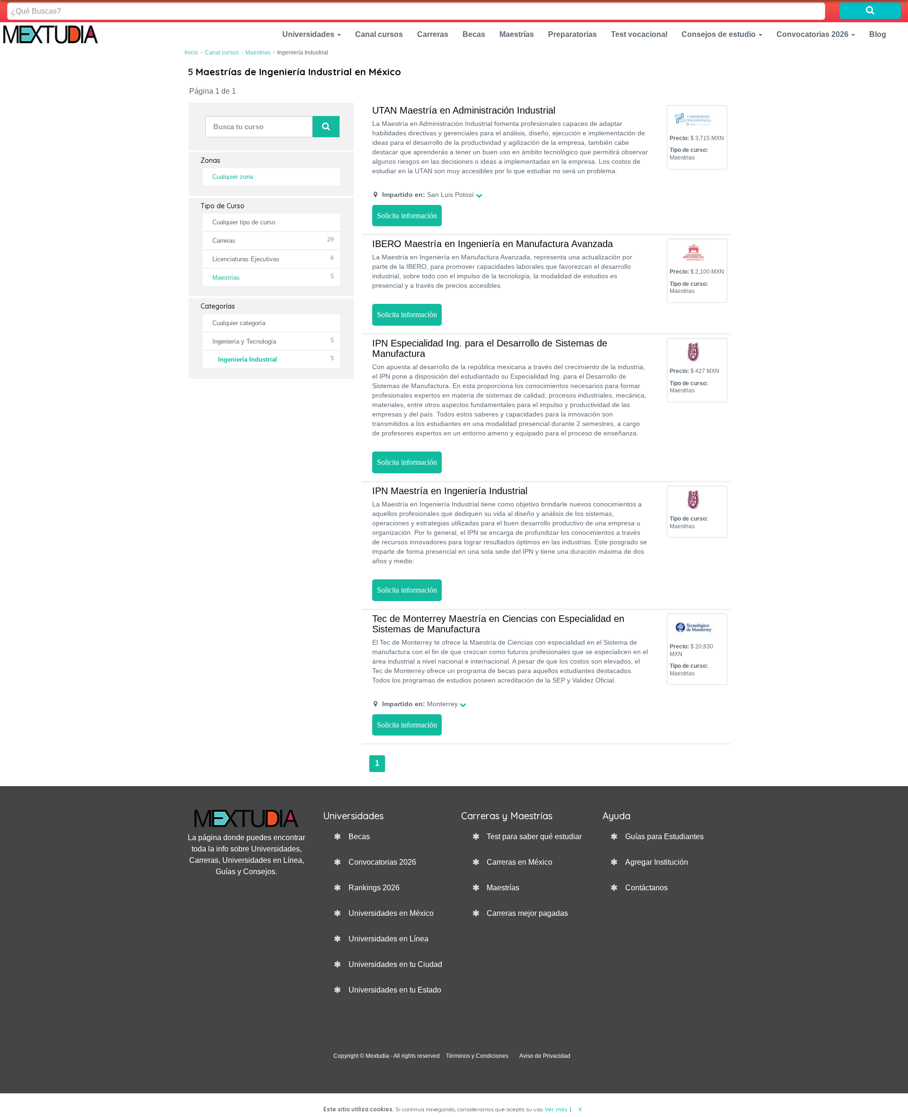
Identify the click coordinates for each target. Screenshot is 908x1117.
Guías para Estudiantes (664, 837)
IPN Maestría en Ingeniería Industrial (449, 491)
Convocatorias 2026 (813, 34)
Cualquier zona (232, 176)
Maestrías (516, 34)
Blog (877, 34)
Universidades (309, 34)
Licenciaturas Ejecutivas (245, 259)
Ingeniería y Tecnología (244, 341)
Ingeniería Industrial (247, 359)
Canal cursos (379, 34)
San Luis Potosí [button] (428, 194)
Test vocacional (639, 34)
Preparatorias (572, 34)
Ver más (556, 1109)
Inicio (191, 52)
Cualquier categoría (238, 323)
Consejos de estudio (719, 34)
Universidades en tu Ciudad (395, 964)
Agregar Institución (656, 862)
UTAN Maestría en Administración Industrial (463, 110)
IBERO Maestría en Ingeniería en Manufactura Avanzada (492, 244)
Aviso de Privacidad (544, 1056)
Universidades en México (391, 913)
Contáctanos (646, 888)
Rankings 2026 (374, 888)
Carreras (432, 34)
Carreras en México (519, 862)
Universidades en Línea (388, 939)
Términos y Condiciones (477, 1056)
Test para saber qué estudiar (534, 837)
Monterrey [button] (420, 704)
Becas (474, 34)
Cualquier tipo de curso (243, 222)
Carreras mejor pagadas (527, 913)
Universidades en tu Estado (395, 990)
